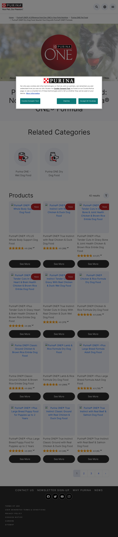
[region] (59, 92)
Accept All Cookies (88, 101)
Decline (66, 101)
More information (33, 93)
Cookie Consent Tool (30, 101)
